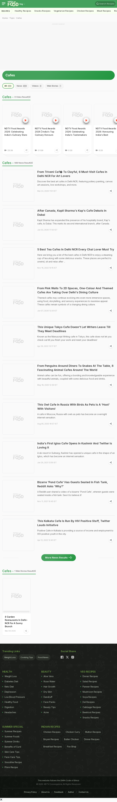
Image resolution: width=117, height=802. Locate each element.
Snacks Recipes (42, 11)
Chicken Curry (73, 732)
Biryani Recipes (51, 739)
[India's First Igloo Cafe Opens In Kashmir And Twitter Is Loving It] (18, 457)
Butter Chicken (71, 739)
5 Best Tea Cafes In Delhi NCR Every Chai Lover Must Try (75, 249)
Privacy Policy (30, 792)
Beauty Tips (50, 707)
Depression (10, 691)
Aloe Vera (48, 676)
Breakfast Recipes (52, 746)
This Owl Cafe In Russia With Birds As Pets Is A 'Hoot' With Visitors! (73, 406)
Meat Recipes (104, 11)
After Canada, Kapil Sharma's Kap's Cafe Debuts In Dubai (71, 212)
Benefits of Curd (13, 746)
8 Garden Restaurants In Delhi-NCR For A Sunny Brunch (16, 621)
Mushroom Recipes (92, 691)
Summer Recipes (13, 731)
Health (7, 671)
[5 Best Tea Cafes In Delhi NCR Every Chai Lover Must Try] (18, 263)
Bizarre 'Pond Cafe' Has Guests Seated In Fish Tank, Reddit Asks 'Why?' (72, 484)
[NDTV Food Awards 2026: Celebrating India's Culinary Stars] (17, 114)
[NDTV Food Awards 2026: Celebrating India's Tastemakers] (77, 114)
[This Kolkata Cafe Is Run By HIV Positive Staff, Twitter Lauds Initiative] (18, 535)
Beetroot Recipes (91, 712)
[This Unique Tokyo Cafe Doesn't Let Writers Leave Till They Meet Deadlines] (18, 341)
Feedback (58, 792)
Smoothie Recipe (13, 762)
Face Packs (49, 702)
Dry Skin (48, 691)
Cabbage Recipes (92, 707)
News (22, 86)
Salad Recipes (90, 681)
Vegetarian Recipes (64, 11)
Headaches (10, 712)
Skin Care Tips (12, 752)
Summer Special (12, 726)
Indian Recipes (50, 726)
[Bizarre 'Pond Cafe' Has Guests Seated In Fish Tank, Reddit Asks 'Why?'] (18, 496)
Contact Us (84, 792)
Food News (43, 657)
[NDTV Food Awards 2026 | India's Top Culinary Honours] (47, 114)
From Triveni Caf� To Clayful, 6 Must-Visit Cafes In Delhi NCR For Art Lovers (72, 174)
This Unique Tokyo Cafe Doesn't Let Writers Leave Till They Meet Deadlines (73, 329)
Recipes (6, 11)
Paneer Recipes (91, 686)
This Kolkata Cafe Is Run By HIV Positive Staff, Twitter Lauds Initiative (73, 523)
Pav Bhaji (71, 746)
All (7, 86)
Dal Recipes (89, 702)
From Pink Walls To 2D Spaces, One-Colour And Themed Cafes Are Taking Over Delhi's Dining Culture (75, 290)
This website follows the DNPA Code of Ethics (58, 780)
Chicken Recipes (85, 11)
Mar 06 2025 (10, 631)
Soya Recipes (90, 697)
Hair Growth (49, 686)
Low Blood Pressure (15, 697)
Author (71, 792)
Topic (12, 18)
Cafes (19, 18)
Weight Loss (10, 657)
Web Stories (54, 86)
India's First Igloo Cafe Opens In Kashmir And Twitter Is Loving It (74, 445)
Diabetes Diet (11, 681)
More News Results (56, 557)
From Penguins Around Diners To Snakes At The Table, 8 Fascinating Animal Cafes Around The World (75, 367)
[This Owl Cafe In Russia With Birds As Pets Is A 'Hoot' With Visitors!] (18, 418)
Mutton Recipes (93, 732)
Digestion (9, 707)
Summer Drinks (12, 741)
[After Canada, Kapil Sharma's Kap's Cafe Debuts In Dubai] (18, 225)
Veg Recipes (88, 671)
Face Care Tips (12, 757)
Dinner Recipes (90, 676)
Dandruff (48, 697)
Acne (46, 712)
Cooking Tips (27, 657)
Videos (36, 86)
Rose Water (49, 681)
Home (5, 18)
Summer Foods (12, 736)
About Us (45, 792)
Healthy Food (11, 702)
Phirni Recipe (11, 767)
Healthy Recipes (23, 11)
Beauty (46, 671)
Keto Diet (9, 686)
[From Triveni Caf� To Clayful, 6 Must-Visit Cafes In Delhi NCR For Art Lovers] (18, 186)
